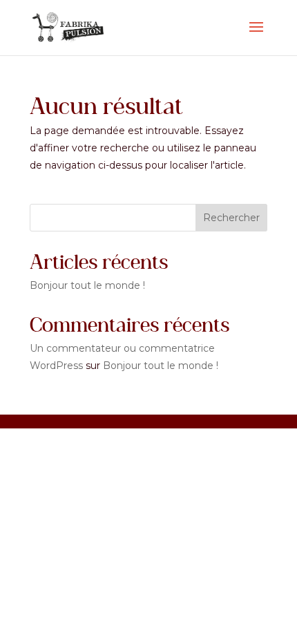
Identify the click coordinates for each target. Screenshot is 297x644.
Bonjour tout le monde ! (87, 285)
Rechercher (231, 217)
